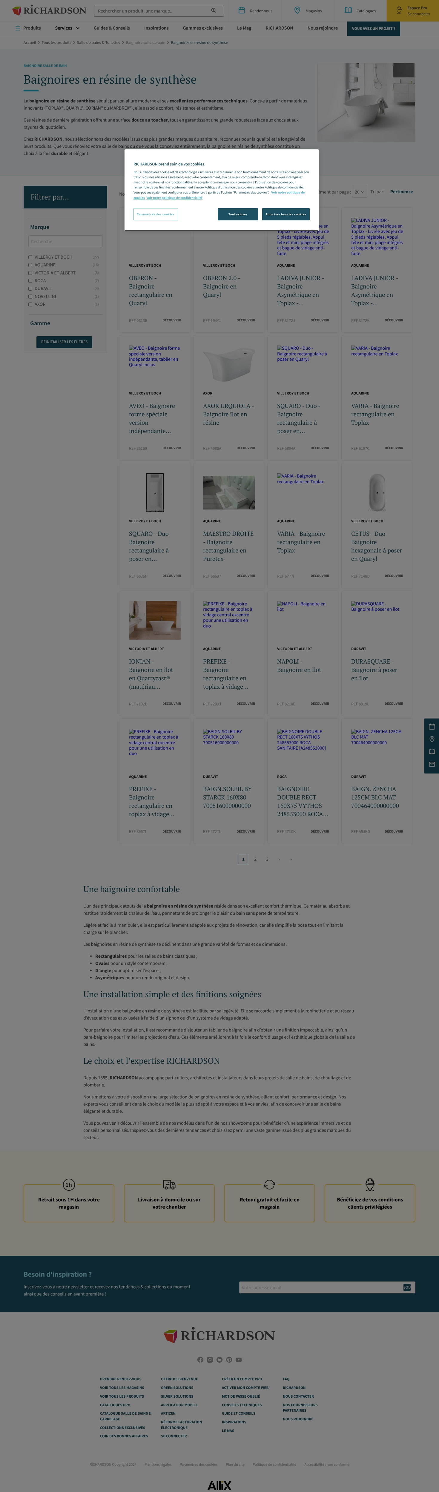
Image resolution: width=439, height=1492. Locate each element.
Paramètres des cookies (156, 214)
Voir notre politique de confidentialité (174, 198)
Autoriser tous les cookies (285, 214)
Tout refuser (238, 214)
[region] (222, 190)
